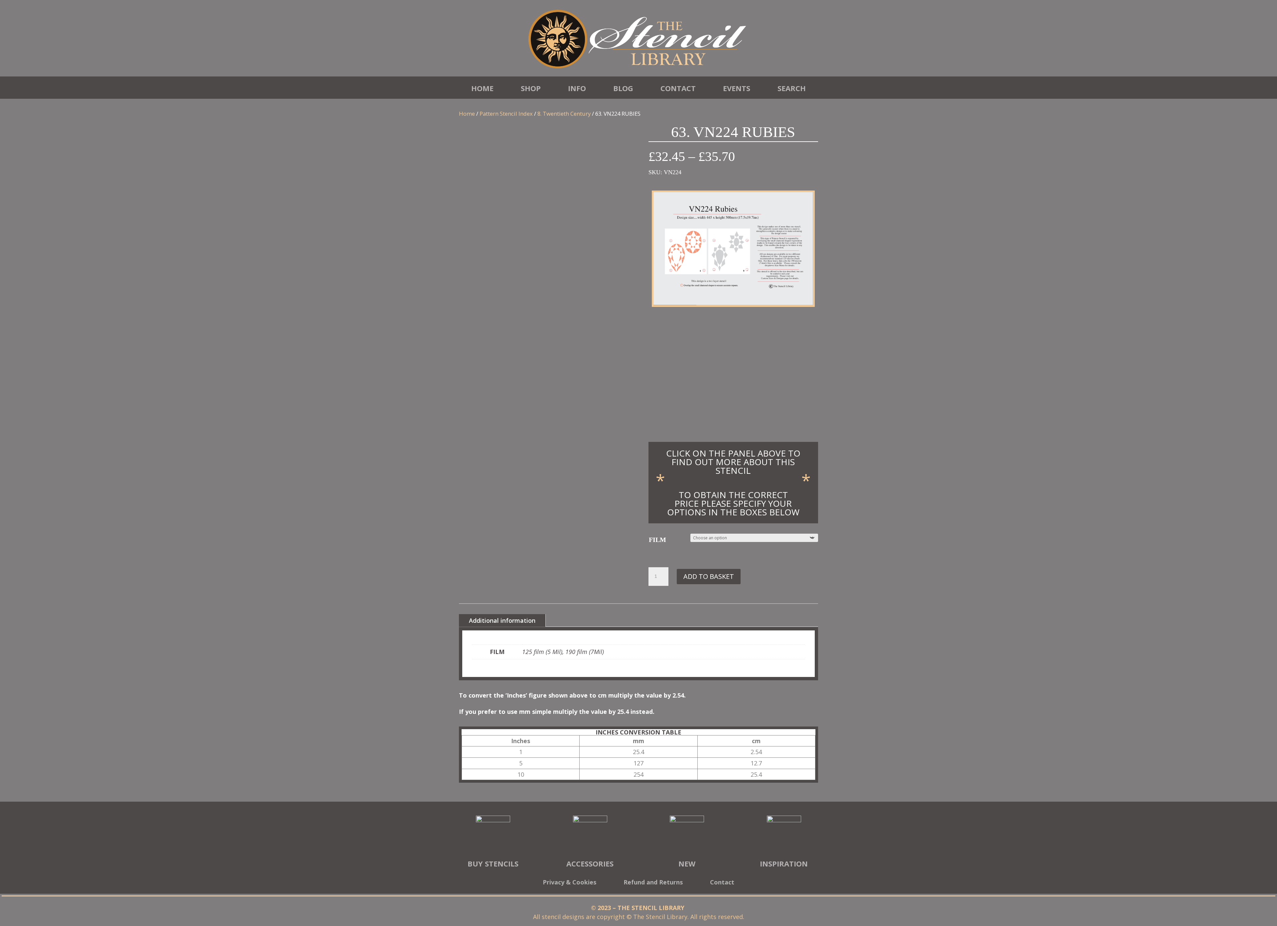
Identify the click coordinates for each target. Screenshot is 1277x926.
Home (482, 88)
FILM (657, 539)
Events (736, 88)
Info (577, 88)
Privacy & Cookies (569, 883)
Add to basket (708, 576)
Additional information (502, 620)
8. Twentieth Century (564, 113)
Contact (678, 88)
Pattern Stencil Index (506, 113)
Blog (623, 88)
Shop (531, 88)
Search (792, 88)
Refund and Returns (653, 883)
